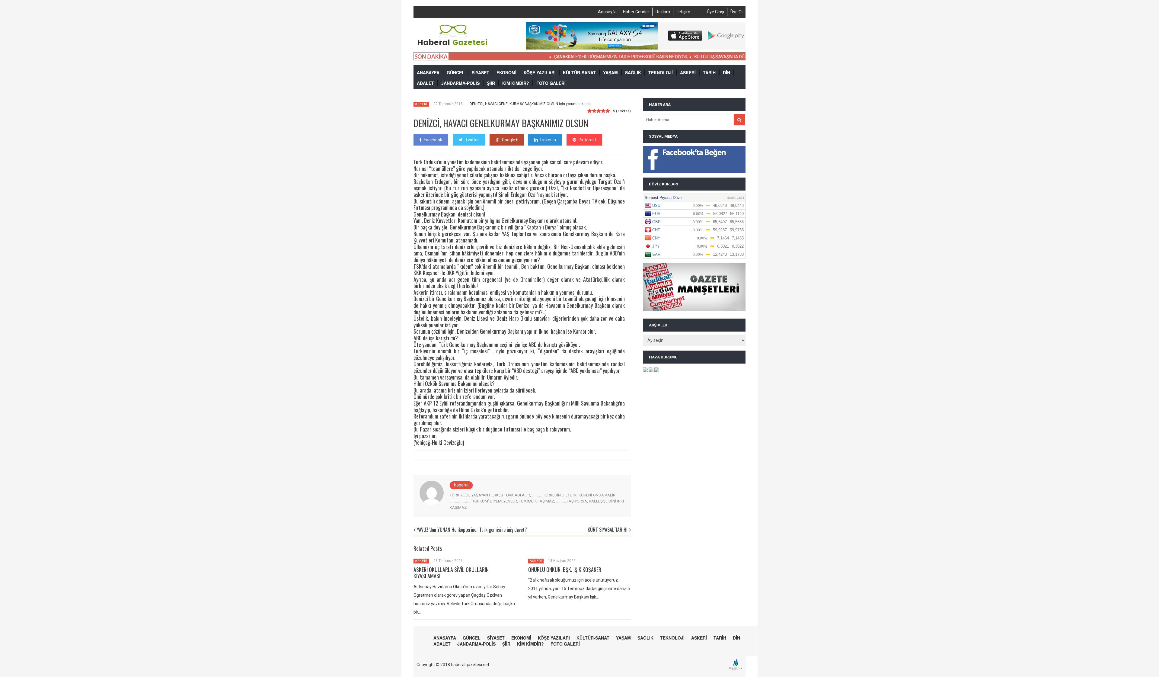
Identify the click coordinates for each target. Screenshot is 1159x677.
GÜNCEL (456, 72)
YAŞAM (610, 72)
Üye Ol (736, 11)
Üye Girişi (715, 11)
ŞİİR (491, 83)
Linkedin (548, 139)
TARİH (709, 72)
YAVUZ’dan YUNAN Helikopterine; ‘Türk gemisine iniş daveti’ (472, 529)
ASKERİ (688, 72)
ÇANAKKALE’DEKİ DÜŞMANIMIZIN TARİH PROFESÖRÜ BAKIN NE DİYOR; (599, 56)
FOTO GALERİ (551, 83)
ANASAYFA (428, 72)
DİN (726, 72)
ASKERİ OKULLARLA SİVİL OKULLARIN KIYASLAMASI (451, 573)
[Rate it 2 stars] (594, 111)
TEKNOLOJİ (660, 72)
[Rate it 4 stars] (603, 111)
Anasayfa (607, 11)
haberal (461, 485)
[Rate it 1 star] (589, 111)
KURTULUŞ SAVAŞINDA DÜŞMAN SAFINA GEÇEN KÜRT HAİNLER (733, 56)
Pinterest (587, 139)
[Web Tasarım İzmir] (737, 669)
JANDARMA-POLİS (460, 83)
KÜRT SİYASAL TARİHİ (607, 529)
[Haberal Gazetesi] (453, 44)
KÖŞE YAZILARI (540, 72)
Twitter (472, 139)
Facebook (433, 139)
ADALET (425, 83)
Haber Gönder (636, 11)
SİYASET (480, 72)
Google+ (510, 139)
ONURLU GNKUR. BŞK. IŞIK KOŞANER (564, 569)
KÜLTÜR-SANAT (579, 72)
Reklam (663, 11)
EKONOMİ (506, 72)
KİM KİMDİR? (515, 83)
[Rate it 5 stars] (607, 111)
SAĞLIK (633, 72)
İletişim (683, 11)
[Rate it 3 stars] (598, 111)
